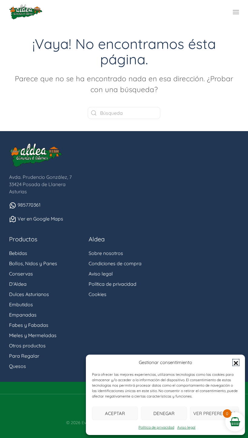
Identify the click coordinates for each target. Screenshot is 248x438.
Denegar (164, 413)
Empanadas (23, 315)
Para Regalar (24, 356)
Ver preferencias (214, 413)
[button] (236, 362)
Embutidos (21, 304)
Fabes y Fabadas (28, 325)
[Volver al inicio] (26, 12)
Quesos (17, 366)
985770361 (28, 205)
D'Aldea (18, 284)
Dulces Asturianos (29, 294)
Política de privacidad (156, 427)
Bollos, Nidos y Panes (33, 263)
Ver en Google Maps (39, 219)
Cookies (97, 294)
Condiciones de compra (115, 263)
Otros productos (27, 346)
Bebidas (18, 253)
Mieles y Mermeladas (33, 335)
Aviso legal (186, 427)
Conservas (21, 274)
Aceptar (115, 413)
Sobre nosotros (106, 253)
